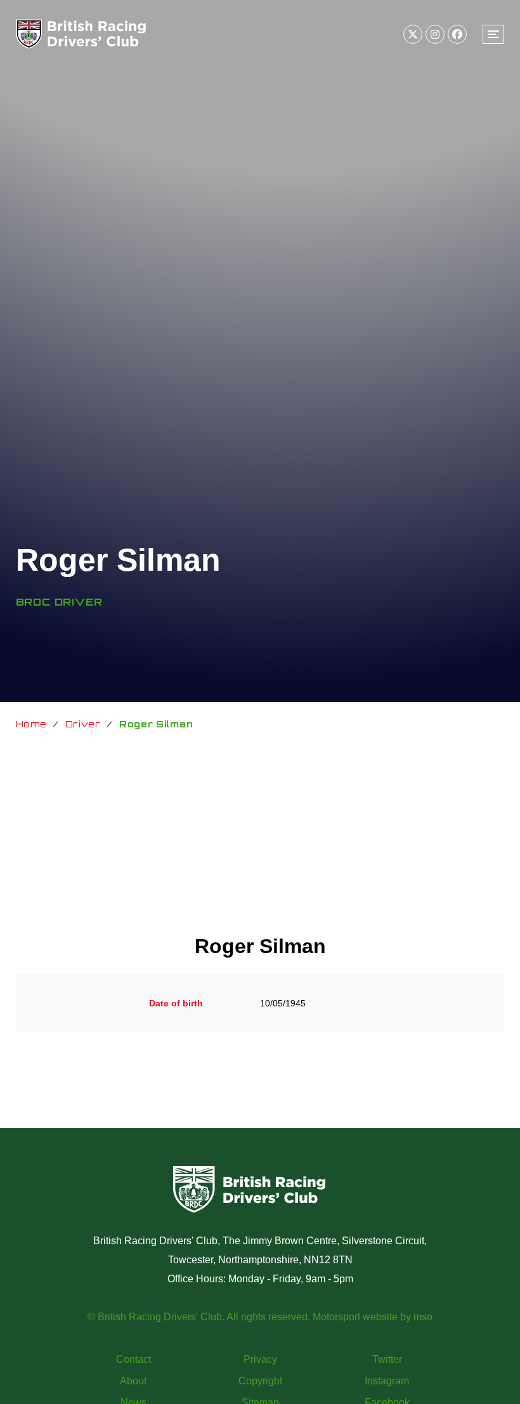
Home (31, 723)
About (133, 1380)
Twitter (387, 1359)
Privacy (260, 1359)
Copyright (260, 1380)
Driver (83, 723)
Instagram (387, 1380)
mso (422, 1316)
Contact (133, 1359)
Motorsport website (355, 1316)
